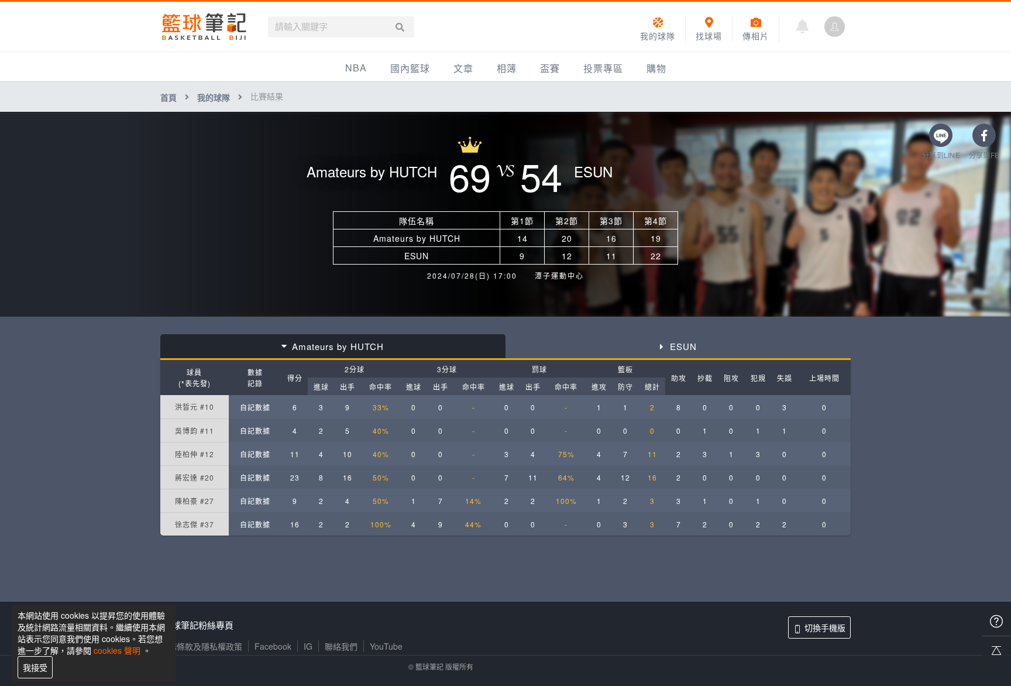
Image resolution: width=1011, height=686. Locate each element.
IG (308, 646)
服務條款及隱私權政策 (201, 646)
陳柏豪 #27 (194, 501)
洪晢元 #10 (194, 406)
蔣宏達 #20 (194, 477)
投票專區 (603, 68)
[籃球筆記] (204, 26)
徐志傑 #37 (194, 524)
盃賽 (550, 68)
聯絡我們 (341, 646)
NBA (356, 67)
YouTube (386, 646)
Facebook (273, 646)
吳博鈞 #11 (194, 430)
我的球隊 (213, 97)
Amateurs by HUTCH (338, 346)
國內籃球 (410, 68)
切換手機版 (824, 627)
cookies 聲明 (117, 650)
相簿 (507, 68)
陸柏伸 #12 (194, 454)
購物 (656, 68)
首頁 (168, 97)
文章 (463, 68)
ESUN (683, 346)
